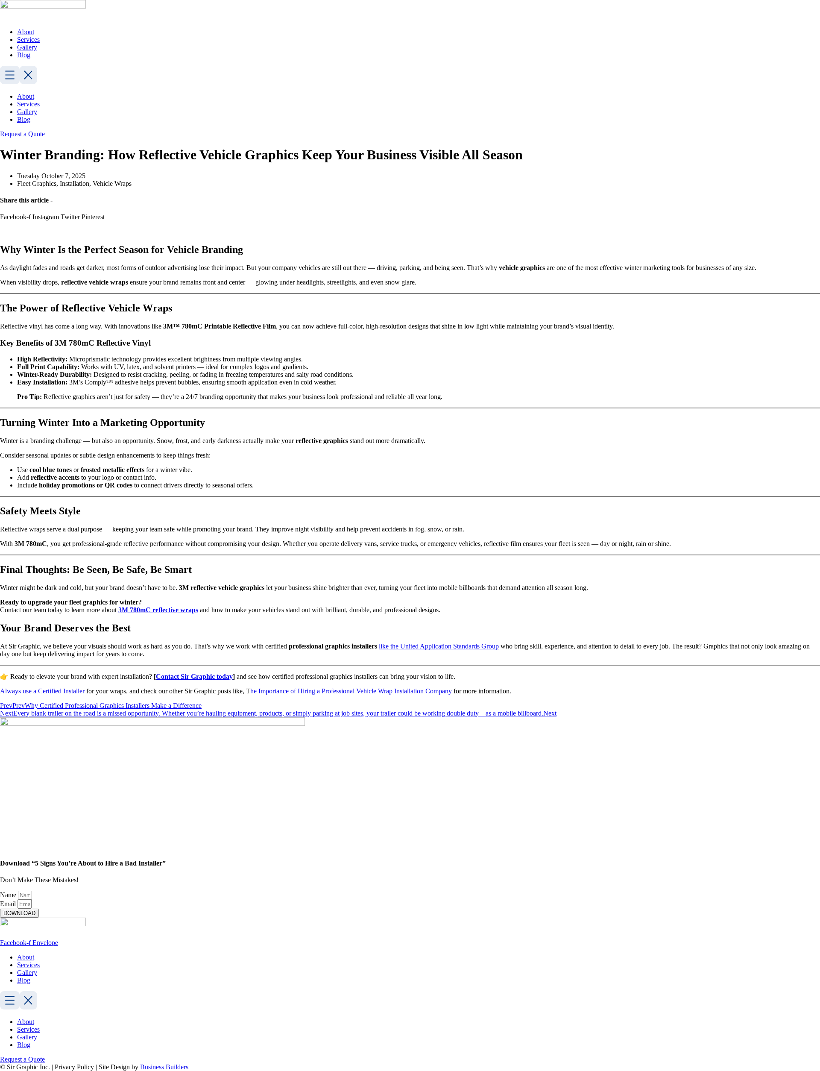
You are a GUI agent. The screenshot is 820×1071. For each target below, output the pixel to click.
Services (28, 39)
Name (9, 894)
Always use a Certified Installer (43, 691)
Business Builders (164, 1067)
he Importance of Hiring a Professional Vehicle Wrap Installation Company (351, 691)
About (25, 31)
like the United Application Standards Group (439, 646)
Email (9, 903)
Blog (23, 55)
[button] (410, 76)
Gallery (27, 47)
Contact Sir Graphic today (194, 676)
